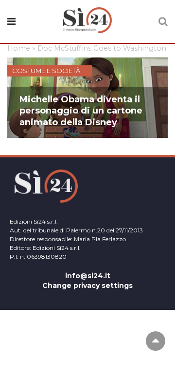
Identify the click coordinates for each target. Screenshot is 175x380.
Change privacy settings (87, 285)
